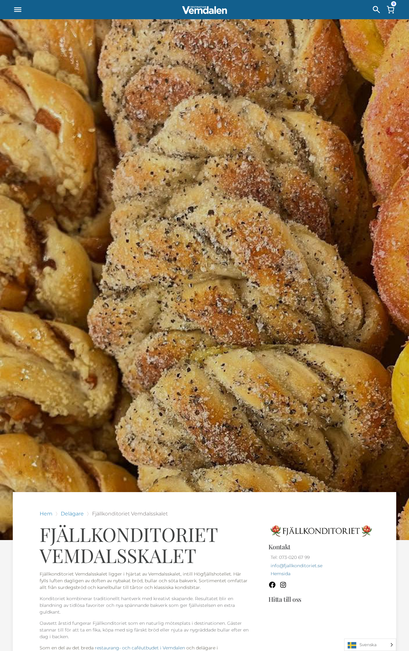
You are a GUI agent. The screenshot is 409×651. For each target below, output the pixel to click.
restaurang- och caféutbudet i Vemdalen (140, 648)
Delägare (72, 514)
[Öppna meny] (17, 9)
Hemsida (280, 573)
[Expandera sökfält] (376, 9)
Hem (46, 514)
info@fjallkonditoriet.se (296, 566)
